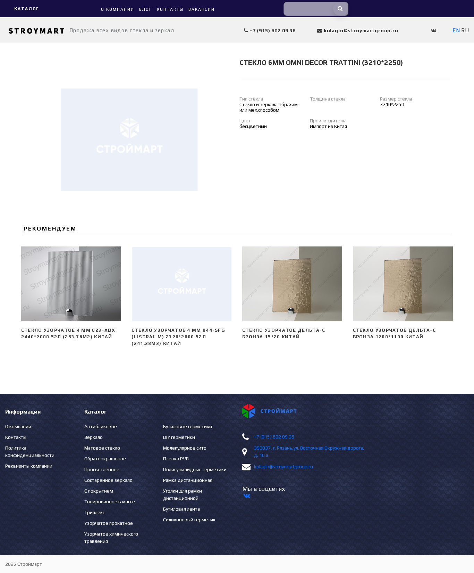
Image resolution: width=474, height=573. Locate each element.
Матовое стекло (102, 448)
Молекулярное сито (184, 448)
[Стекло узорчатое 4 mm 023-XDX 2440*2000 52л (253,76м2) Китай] (71, 283)
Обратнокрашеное (105, 458)
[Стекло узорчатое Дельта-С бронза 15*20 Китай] (292, 283)
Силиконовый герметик (189, 519)
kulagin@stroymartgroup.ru (283, 466)
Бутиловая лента (181, 509)
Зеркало (93, 437)
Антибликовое (100, 426)
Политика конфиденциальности (29, 451)
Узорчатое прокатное (108, 523)
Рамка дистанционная (187, 480)
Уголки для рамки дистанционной (182, 494)
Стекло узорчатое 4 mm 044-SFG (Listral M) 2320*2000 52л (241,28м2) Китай (178, 337)
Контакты (15, 437)
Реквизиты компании (28, 466)
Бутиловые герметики (187, 426)
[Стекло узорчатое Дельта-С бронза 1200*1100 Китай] (403, 283)
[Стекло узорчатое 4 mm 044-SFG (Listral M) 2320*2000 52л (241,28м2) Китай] (182, 283)
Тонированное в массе (109, 501)
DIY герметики (179, 437)
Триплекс (94, 512)
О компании (18, 426)
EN (456, 30)
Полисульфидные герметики (195, 469)
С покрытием (98, 491)
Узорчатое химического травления (111, 537)
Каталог (26, 8)
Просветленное (101, 469)
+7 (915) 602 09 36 (274, 437)
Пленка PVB (176, 458)
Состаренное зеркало (108, 480)
